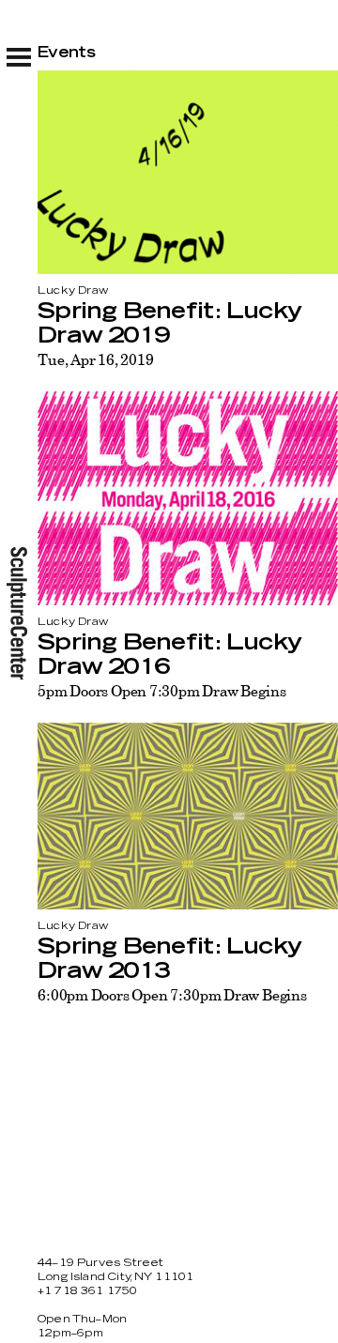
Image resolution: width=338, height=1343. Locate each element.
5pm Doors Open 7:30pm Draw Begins (161, 690)
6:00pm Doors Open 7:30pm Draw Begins (172, 994)
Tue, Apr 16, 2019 (95, 359)
